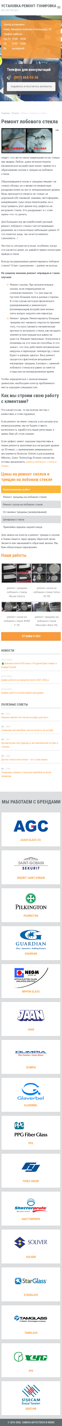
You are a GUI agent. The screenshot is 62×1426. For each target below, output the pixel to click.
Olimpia (31, 1067)
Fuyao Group (31, 1181)
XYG (31, 1370)
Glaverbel (31, 1105)
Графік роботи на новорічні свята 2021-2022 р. (25, 679)
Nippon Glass (31, 991)
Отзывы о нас (31, 636)
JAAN (31, 1029)
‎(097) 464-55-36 (26, 77)
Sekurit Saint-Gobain (31, 877)
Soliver (31, 1257)
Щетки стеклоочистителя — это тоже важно (24, 759)
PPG (30, 1143)
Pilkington (31, 915)
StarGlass (31, 1295)
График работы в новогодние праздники (22, 692)
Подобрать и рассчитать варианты (31, 86)
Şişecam (30, 1408)
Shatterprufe (31, 1219)
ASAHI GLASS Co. (30, 840)
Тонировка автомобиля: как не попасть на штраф (27, 730)
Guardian (31, 953)
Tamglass (31, 1332)
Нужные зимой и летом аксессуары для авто (24, 717)
